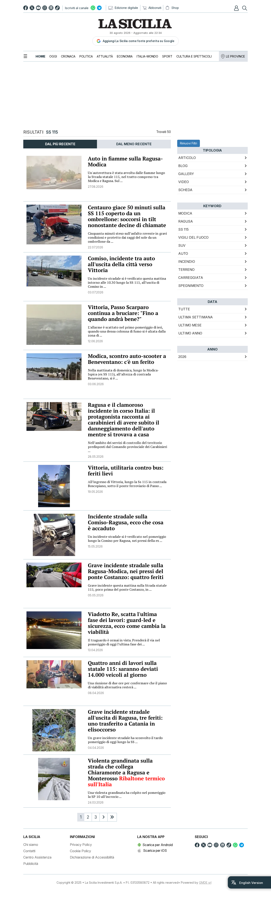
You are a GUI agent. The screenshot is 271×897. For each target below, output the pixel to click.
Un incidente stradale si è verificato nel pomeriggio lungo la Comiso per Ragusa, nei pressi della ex (127, 538)
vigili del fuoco (193, 237)
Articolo (187, 158)
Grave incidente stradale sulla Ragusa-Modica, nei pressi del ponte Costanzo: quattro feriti (125, 571)
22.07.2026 (95, 247)
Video (183, 182)
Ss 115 (183, 229)
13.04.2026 (95, 650)
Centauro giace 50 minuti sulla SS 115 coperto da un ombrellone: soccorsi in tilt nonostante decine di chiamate (127, 216)
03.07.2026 (95, 292)
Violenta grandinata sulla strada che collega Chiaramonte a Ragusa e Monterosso (120, 769)
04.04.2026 (96, 747)
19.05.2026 (95, 491)
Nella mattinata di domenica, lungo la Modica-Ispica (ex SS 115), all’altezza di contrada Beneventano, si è (123, 374)
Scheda (185, 190)
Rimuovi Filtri (188, 143)
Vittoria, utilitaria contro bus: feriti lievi (125, 470)
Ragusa (185, 221)
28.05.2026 (96, 456)
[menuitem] (40, 56)
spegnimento (190, 285)
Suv (181, 245)
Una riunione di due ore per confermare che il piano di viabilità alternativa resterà (127, 685)
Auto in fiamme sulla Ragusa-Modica (125, 161)
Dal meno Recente (134, 144)
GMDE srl (205, 882)
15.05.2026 (95, 546)
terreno (186, 269)
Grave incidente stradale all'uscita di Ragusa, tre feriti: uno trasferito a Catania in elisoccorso (125, 720)
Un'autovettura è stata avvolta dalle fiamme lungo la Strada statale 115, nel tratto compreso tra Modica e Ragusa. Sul (126, 176)
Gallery (186, 174)
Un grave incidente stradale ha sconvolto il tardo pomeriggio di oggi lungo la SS (125, 739)
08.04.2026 (96, 693)
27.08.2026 (95, 186)
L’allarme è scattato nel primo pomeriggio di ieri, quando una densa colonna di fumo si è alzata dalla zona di (127, 331)
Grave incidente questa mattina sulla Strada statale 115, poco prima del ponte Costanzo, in (127, 587)
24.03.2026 (96, 802)
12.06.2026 (95, 341)
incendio (186, 261)
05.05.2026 (96, 595)
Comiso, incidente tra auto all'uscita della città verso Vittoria (121, 264)
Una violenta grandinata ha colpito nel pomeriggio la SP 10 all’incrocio (126, 794)
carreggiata (190, 277)
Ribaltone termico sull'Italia (126, 781)
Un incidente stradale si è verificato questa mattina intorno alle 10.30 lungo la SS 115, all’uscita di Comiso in (127, 282)
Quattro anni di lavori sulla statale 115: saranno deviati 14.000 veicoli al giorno (123, 669)
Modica (185, 213)
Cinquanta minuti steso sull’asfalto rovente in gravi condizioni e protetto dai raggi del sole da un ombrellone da (127, 237)
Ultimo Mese (190, 325)
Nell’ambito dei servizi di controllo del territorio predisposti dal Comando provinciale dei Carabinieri (127, 446)
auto (183, 253)
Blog (183, 166)
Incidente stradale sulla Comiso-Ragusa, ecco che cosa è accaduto (125, 522)
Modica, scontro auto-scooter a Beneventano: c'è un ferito (127, 359)
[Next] (104, 817)
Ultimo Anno (190, 333)
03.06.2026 (96, 384)
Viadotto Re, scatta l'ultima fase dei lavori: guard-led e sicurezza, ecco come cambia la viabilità (127, 623)
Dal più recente (60, 144)
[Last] (112, 817)
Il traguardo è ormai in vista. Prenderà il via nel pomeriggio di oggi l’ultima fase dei (124, 642)
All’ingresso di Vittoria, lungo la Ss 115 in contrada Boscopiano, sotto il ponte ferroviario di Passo (127, 483)
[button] (237, 8)
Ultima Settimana (195, 317)
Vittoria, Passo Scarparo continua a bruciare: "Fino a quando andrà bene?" (123, 313)
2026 (182, 357)
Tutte (184, 309)
